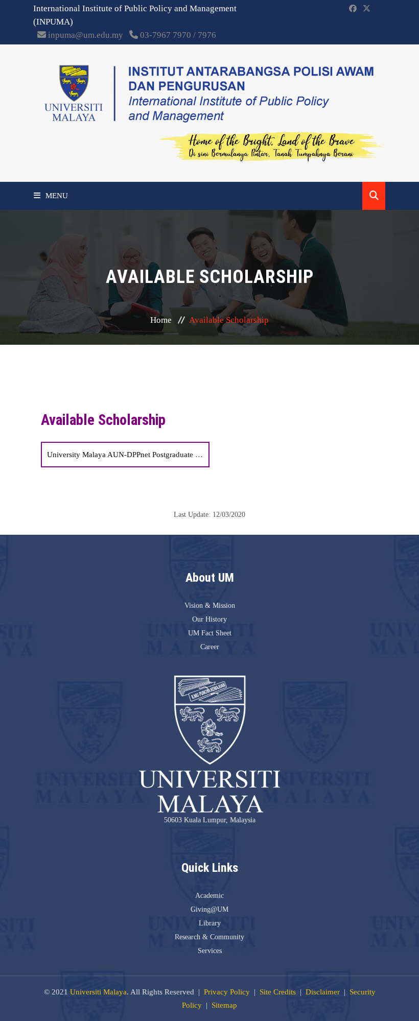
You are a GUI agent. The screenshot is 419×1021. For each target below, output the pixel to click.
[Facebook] (353, 9)
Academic (209, 895)
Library (210, 923)
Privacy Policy (227, 992)
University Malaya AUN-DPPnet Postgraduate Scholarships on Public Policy (168, 454)
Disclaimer (323, 992)
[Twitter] (366, 9)
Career (209, 647)
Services (210, 951)
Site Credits (278, 992)
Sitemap (224, 1005)
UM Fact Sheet (209, 633)
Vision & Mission (209, 605)
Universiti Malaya (98, 992)
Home (161, 320)
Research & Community (209, 937)
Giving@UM (209, 909)
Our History (209, 619)
